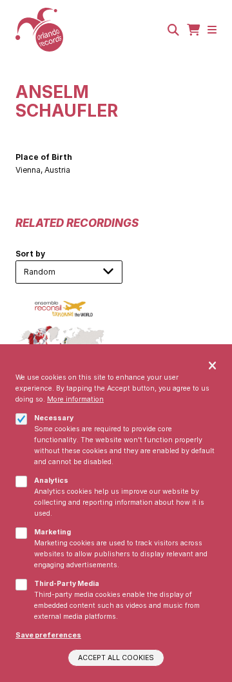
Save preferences (48, 635)
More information (75, 399)
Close (212, 366)
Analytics (51, 480)
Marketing (52, 532)
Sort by (30, 253)
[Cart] (193, 30)
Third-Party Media (66, 584)
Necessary (53, 418)
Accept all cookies (116, 658)
